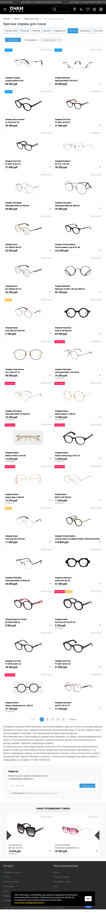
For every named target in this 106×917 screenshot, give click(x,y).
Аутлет (6, 891)
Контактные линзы (11, 882)
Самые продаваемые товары (53, 808)
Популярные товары (61, 877)
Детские (47, 31)
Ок (88, 899)
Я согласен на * (34, 793)
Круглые (73, 31)
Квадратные (60, 31)
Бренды (56, 891)
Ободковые (85, 31)
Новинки (56, 872)
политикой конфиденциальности (29, 902)
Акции (55, 886)
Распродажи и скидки (62, 882)
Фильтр (14, 40)
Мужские (25, 31)
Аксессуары (8, 886)
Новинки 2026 (11, 31)
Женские (36, 31)
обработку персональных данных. (40, 793)
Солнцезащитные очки (12, 872)
